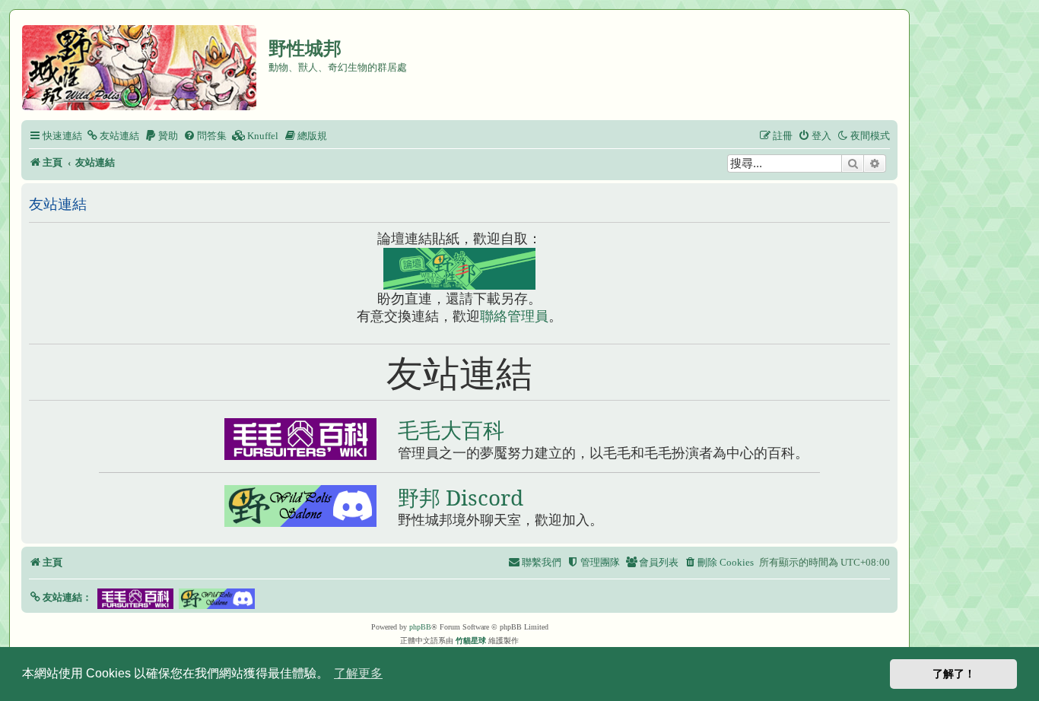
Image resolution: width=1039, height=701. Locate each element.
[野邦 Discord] (300, 506)
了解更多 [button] (358, 673)
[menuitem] (112, 136)
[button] (60, 597)
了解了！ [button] (954, 674)
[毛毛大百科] (300, 439)
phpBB (420, 627)
